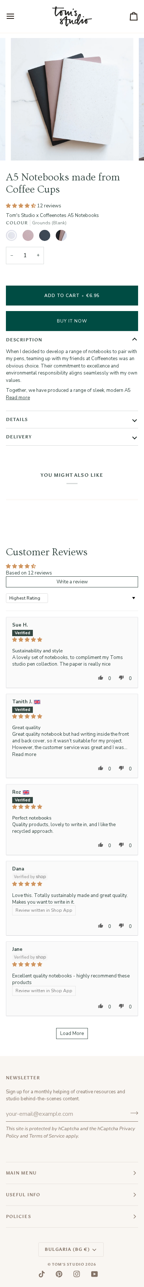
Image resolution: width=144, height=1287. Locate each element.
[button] (21, 206)
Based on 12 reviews (29, 573)
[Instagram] (76, 1274)
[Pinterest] (59, 1274)
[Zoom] (24, 146)
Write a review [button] (72, 582)
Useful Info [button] (23, 1194)
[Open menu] (17, 16)
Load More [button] (72, 1033)
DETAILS (17, 419)
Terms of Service (47, 1136)
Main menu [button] (21, 1173)
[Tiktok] (42, 1274)
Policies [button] (18, 1216)
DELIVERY (19, 436)
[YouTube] (94, 1274)
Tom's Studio (68, 1264)
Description (24, 339)
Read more (18, 397)
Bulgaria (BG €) (67, 1249)
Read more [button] (24, 754)
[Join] (132, 1113)
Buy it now (72, 321)
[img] (72, 639)
